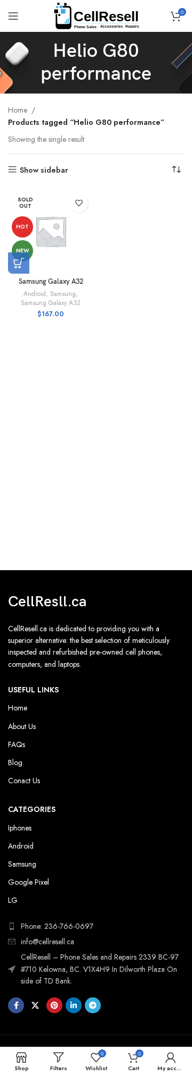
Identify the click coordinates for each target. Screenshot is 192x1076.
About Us (22, 726)
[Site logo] (96, 15)
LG (13, 900)
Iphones (19, 828)
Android (34, 294)
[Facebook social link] (16, 1005)
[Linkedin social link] (74, 1005)
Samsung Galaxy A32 (51, 282)
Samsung (63, 294)
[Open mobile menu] (13, 16)
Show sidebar (44, 169)
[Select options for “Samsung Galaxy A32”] (18, 263)
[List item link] (96, 941)
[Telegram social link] (93, 1005)
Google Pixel (28, 882)
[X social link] (35, 1005)
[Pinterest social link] (54, 1005)
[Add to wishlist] (78, 203)
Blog (15, 762)
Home (17, 110)
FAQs (16, 744)
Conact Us (24, 780)
